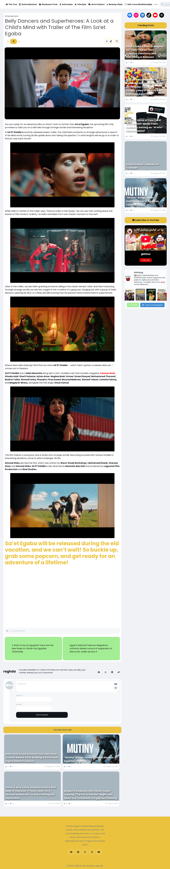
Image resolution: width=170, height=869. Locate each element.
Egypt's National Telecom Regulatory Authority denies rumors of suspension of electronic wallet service (91, 648)
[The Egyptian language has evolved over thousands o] (162, 295)
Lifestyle (81, 4)
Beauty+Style (116, 4)
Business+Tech (50, 4)
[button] (108, 41)
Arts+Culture (98, 4)
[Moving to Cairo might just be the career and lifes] (140, 295)
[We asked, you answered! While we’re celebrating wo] (129, 295)
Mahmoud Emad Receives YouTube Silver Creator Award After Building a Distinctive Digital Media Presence (31, 757)
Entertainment (29, 4)
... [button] (156, 4)
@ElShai (145, 254)
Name (19, 695)
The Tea (12, 4)
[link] (116, 41)
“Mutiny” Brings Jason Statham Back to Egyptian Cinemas (89, 759)
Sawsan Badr (107, 373)
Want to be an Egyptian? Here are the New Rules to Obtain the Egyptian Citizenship (32, 648)
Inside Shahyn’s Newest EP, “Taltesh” (143, 166)
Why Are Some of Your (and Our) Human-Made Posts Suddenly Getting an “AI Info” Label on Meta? (144, 126)
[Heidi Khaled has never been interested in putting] (151, 295)
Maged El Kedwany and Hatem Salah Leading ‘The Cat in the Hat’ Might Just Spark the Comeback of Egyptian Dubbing (90, 794)
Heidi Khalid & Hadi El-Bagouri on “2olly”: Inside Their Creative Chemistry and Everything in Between (145, 52)
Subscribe (146, 260)
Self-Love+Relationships (139, 4)
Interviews (67, 4)
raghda (9, 671)
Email (19, 704)
